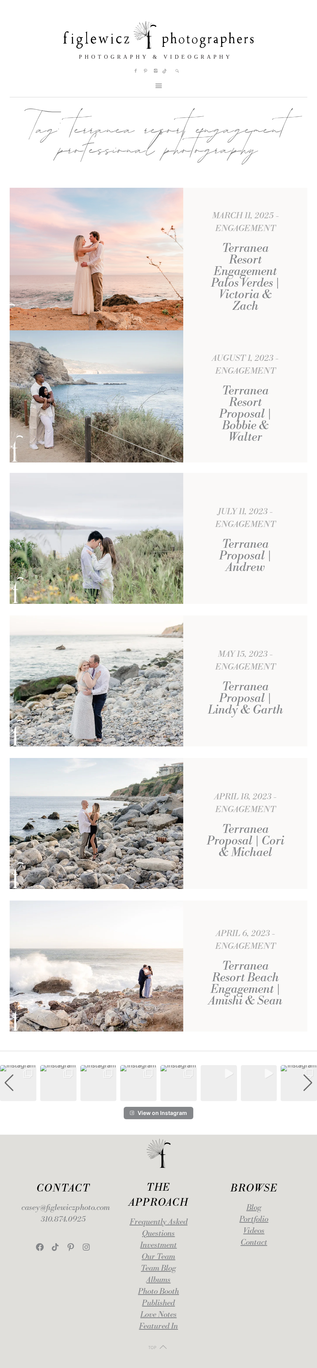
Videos (253, 1231)
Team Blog (158, 1268)
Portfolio (253, 1219)
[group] (18, 1083)
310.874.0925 (63, 1219)
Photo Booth (158, 1292)
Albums (158, 1280)
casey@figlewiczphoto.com (65, 1208)
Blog (253, 1208)
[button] (158, 1095)
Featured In (158, 1326)
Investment (158, 1245)
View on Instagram (162, 1113)
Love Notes (158, 1315)
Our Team (158, 1257)
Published (158, 1303)
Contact (253, 1242)
